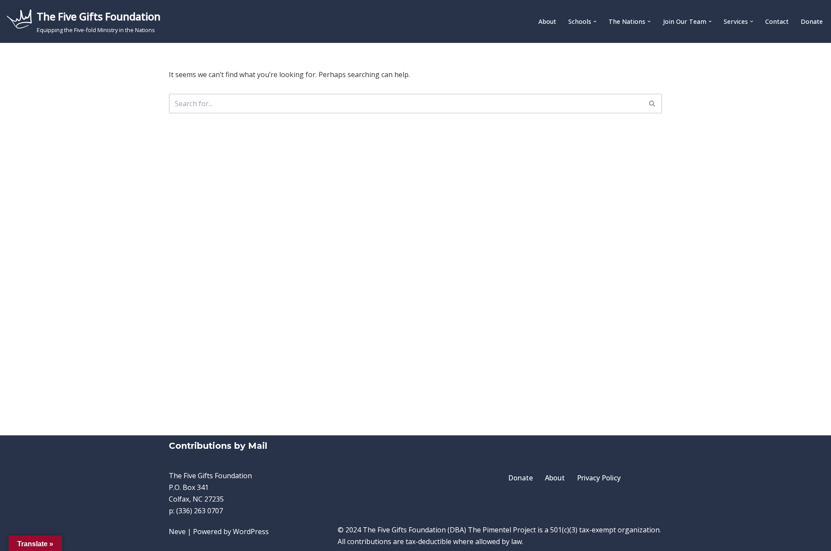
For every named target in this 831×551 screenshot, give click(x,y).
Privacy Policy (599, 478)
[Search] (652, 103)
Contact (777, 21)
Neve (177, 531)
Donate (812, 21)
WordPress (251, 531)
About (547, 21)
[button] (594, 21)
